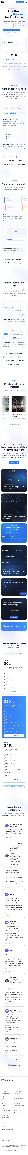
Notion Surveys (18, 1110)
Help (2, 1100)
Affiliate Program (18, 1091)
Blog (2, 1096)
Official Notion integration (14, 60)
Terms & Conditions (6, 1140)
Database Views (5, 1091)
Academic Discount (19, 1098)
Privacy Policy (4, 1138)
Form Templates (5, 1093)
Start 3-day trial (14, 779)
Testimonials (17, 1108)
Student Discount (18, 1096)
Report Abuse (4, 1115)
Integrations (4, 1108)
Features (3, 1103)
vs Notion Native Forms (7, 1129)
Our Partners (17, 1103)
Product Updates (5, 1110)
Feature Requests (5, 1112)
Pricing (3, 1098)
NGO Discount (17, 1100)
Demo (22, 30)
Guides (3, 1105)
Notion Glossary (5, 1117)
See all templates (13, 424)
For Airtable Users (18, 1112)
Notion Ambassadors (19, 1105)
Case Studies (17, 1093)
